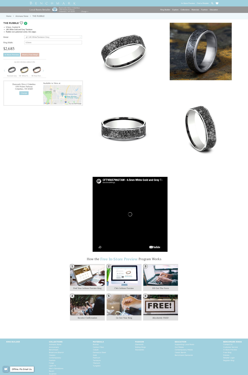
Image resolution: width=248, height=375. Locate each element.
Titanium (96, 363)
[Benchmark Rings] (53, 3)
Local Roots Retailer (40, 9)
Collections (185, 10)
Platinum (96, 358)
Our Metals (179, 347)
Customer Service (230, 347)
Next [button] (45, 71)
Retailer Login (229, 358)
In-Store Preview (12, 55)
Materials (195, 10)
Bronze (96, 344)
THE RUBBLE (38, 16)
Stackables (139, 350)
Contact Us (227, 344)
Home (8, 16)
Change (84, 11)
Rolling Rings (140, 347)
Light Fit (52, 366)
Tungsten (97, 366)
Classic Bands (180, 352)
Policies (226, 355)
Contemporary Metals (184, 350)
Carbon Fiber (98, 347)
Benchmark (53, 350)
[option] (12, 70)
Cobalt (95, 350)
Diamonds (139, 344)
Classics (52, 355)
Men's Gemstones (56, 368)
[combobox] (53, 37)
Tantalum (97, 360)
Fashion (204, 10)
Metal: (6, 37)
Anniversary (54, 347)
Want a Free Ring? (30, 55)
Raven (51, 371)
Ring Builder (165, 10)
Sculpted (52, 374)
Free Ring (227, 352)
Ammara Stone (22, 16)
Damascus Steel (99, 352)
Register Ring (228, 360)
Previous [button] (6, 71)
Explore (175, 10)
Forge (51, 363)
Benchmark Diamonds (184, 355)
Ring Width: (8, 42)
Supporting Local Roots (184, 344)
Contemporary (55, 358)
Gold (95, 355)
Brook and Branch (56, 352)
